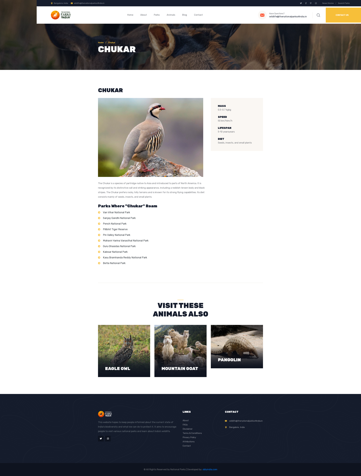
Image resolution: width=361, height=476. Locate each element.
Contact (198, 15)
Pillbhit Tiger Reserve (115, 229)
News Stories (328, 3)
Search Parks (344, 3)
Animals (171, 15)
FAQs (185, 424)
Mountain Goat (179, 356)
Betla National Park (114, 263)
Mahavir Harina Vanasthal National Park (125, 240)
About (143, 15)
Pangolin (229, 343)
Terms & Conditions (192, 433)
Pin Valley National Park (116, 235)
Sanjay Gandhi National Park (119, 218)
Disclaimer (187, 429)
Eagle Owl (117, 356)
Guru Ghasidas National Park (119, 246)
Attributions (189, 441)
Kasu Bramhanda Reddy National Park (125, 257)
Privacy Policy (189, 437)
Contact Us (342, 15)
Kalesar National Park (115, 251)
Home (130, 15)
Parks (157, 15)
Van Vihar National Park (116, 212)
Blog (184, 15)
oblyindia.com (210, 469)
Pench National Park (114, 223)
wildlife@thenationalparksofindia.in (89, 3)
